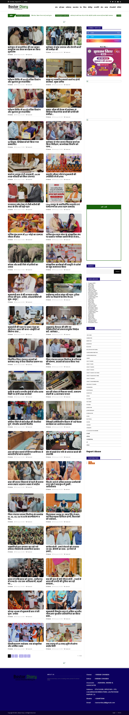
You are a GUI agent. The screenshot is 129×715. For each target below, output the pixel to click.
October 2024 (92, 310)
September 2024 (93, 311)
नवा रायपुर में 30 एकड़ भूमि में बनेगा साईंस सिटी (62, 645)
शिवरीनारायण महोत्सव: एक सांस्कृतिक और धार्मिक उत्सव (25, 645)
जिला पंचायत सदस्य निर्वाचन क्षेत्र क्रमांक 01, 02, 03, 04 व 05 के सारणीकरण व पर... (25, 516)
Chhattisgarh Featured (93, 375)
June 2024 (91, 315)
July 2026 (90, 284)
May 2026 (91, 287)
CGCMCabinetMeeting (92, 352)
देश (81, 7)
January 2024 (92, 321)
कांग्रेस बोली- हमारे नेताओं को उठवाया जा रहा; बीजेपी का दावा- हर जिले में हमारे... (62, 549)
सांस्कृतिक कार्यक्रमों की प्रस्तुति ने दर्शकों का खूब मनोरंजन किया (63, 265)
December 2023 (92, 322)
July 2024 (90, 314)
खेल (102, 7)
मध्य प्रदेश (75, 7)
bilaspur (89, 346)
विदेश (84, 7)
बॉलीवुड (90, 7)
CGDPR (88, 358)
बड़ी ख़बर (61, 7)
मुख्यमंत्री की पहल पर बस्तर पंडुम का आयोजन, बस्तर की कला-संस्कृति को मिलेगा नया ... (24, 329)
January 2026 (92, 292)
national (67, 489)
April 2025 (91, 303)
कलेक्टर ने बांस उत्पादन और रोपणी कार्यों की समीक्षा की (63, 48)
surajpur (89, 427)
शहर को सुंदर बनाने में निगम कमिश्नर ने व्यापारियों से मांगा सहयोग (25, 453)
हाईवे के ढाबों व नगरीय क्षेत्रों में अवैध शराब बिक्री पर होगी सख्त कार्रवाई (25, 393)
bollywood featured (92, 349)
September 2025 (93, 296)
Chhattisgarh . (91, 369)
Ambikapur (89, 338)
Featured (29, 54)
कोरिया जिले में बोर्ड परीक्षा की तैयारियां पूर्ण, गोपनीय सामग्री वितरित (24, 423)
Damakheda (90, 387)
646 (21, 656)
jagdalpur (89, 407)
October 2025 (92, 295)
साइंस (106, 7)
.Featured (89, 335)
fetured (89, 404)
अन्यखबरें (88, 433)
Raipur (88, 422)
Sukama (89, 424)
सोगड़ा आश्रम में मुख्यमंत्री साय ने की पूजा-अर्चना (23, 612)
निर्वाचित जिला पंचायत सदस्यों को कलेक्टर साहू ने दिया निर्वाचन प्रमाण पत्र (25, 360)
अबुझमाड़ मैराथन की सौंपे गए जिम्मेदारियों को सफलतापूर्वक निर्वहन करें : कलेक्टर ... (62, 329)
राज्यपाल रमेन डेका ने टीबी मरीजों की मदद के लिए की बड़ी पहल (24, 205)
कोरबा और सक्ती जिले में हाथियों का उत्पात (23, 265)
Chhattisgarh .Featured (93, 372)
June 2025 (91, 300)
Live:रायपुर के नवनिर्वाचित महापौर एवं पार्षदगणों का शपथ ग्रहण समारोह (63, 205)
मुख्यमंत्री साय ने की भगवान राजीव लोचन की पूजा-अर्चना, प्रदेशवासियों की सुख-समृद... (25, 297)
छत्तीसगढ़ (88, 436)
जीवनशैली (112, 7)
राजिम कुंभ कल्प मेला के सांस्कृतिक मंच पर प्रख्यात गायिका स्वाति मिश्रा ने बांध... (63, 235)
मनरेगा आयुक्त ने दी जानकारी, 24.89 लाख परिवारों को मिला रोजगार (24, 175)
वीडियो (119, 7)
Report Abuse (94, 451)
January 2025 (92, 306)
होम (56, 7)
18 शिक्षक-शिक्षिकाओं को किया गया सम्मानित (23, 143)
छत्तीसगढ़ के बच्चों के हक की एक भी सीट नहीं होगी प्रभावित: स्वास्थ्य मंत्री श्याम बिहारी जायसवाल (42, 15)
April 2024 (91, 317)
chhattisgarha (91, 378)
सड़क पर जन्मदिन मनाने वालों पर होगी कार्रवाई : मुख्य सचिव (63, 80)
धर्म (87, 442)
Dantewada (90, 390)
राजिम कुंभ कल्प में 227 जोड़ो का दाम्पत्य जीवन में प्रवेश (25, 235)
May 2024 (91, 316)
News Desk (91, 463)
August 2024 (91, 312)
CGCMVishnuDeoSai (91, 355)
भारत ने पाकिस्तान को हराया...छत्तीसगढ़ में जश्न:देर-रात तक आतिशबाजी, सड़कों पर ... (25, 581)
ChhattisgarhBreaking (93, 381)
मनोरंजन (88, 445)
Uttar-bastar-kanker (92, 430)
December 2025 (92, 293)
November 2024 (93, 309)
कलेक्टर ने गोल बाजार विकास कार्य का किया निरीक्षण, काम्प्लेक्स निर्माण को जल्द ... (63, 144)
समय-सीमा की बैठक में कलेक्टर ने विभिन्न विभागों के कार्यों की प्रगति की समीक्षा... (62, 112)
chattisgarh (90, 361)
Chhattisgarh (71, 15)
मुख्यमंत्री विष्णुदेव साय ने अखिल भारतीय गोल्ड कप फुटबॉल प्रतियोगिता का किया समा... (64, 613)
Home (25, 1)
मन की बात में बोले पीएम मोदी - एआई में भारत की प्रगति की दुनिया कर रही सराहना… (63, 581)
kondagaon (90, 413)
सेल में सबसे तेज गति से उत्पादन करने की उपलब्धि (63, 453)
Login (114, 712)
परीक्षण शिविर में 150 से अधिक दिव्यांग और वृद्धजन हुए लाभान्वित (24, 110)
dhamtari (89, 393)
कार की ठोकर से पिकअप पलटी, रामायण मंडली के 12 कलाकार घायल (63, 393)
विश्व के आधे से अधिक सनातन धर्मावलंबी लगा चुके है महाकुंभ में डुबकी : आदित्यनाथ (63, 484)
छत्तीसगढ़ (68, 7)
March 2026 (91, 289)
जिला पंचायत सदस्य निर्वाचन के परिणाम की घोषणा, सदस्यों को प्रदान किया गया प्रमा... (63, 361)
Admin (90, 462)
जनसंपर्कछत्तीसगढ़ (90, 439)
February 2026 (92, 290)
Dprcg (88, 396)
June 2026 (91, 285)
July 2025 (90, 299)
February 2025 (92, 305)
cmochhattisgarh (91, 384)
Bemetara (89, 340)
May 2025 (91, 301)
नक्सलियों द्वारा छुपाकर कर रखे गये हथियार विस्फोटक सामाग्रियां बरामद (24, 548)
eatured (89, 398)
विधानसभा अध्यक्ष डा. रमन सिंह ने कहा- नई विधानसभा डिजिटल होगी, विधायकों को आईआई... (63, 516)
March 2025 (91, 304)
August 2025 (91, 298)
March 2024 (91, 319)
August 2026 (91, 283)
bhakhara (89, 343)
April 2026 (91, 288)
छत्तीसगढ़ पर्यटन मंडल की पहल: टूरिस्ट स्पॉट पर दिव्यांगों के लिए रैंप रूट (63, 295)
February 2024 (92, 320)
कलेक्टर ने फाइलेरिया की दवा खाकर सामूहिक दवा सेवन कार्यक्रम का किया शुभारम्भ (24, 49)
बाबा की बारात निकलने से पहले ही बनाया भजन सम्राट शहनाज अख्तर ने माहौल (25, 483)
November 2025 (93, 294)
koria (88, 416)
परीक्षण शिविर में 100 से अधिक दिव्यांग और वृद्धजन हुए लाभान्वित (24, 80)
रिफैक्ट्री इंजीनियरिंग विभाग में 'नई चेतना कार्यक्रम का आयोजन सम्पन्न (64, 423)
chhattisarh (90, 364)
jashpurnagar (90, 410)
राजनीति (96, 7)
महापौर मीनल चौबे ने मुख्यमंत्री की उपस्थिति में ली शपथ (61, 175)
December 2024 (92, 308)
